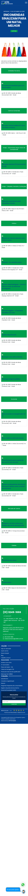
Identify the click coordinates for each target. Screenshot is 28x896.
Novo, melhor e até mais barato (13, 438)
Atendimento (4, 678)
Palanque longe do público (11, 379)
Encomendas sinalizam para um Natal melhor (13, 86)
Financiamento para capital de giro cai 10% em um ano (13, 461)
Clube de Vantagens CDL (7, 669)
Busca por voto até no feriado (12, 357)
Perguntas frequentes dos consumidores (11, 685)
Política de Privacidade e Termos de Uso (14, 712)
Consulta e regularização (7, 681)
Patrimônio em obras (9, 560)
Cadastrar (14, 704)
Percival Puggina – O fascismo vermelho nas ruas (12, 312)
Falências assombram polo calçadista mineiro (11, 202)
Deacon (3, 683)
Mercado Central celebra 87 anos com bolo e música (13, 126)
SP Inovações (12, 720)
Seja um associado (6, 648)
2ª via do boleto (5, 665)
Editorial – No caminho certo (12, 262)
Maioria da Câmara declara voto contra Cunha (13, 239)
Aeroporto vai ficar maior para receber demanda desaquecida (13, 524)
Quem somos (4, 651)
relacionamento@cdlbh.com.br (14, 639)
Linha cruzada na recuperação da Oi (13, 415)
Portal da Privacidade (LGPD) (8, 690)
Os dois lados (6, 582)
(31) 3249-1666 (12, 612)
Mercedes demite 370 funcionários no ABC (14, 165)
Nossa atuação (5, 653)
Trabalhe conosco (6, 658)
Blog (2, 655)
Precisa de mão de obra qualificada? (10, 671)
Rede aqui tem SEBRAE (7, 674)
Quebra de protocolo (9, 335)
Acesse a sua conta (6, 662)
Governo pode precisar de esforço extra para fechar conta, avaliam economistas (13, 486)
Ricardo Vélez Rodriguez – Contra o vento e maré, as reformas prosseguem (14, 286)
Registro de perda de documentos (10, 688)
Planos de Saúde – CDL (7, 667)
